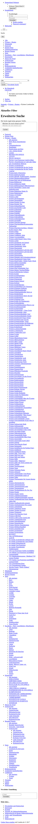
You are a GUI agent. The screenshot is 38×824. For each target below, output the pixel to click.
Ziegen (11, 673)
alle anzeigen (13, 140)
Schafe (11, 617)
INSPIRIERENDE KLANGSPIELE (21, 690)
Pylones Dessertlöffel (15, 200)
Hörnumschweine (14, 712)
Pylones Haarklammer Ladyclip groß (21, 250)
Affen (11, 629)
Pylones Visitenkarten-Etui (17, 519)
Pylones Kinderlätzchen (16, 285)
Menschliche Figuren (15, 661)
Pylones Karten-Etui (15, 277)
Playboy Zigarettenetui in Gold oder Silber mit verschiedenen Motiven (22, 163)
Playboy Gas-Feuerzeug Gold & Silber (21, 160)
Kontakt (7, 809)
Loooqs (11, 153)
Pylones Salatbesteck (15, 391)
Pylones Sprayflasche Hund (18, 444)
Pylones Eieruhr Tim (15, 204)
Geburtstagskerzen (15, 145)
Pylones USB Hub (15, 516)
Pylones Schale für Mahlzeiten (18, 395)
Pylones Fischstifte (15, 220)
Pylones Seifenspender (16, 426)
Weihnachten (9, 77)
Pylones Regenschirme (16, 382)
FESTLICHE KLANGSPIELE (19, 684)
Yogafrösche (13, 767)
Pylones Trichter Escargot (17, 510)
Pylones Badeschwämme (17, 175)
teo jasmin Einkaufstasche (17, 543)
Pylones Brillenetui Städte (17, 184)
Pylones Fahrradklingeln (17, 215)
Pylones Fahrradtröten (16, 217)
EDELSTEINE (14, 679)
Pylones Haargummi (15, 248)
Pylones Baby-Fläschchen (17, 173)
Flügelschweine (14, 640)
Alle (6, 40)
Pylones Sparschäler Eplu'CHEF (19, 440)
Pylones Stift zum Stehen (17, 457)
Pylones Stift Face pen (16, 455)
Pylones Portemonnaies (16, 374)
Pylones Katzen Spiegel (16, 281)
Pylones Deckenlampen (16, 198)
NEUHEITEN (13, 717)
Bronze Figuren (10, 51)
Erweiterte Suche (13, 84)
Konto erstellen (18, 22)
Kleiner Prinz (9, 48)
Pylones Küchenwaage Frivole (19, 319)
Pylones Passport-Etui (16, 369)
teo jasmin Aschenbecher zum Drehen (21, 541)
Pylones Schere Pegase (16, 402)
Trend (11, 778)
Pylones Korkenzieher (16, 308)
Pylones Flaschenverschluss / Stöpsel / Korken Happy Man (21, 229)
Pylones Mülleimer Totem (17, 347)
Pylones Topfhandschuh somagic (19, 503)
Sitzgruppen (13, 758)
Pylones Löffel (13, 336)
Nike (10, 609)
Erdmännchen (13, 639)
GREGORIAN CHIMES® (18, 688)
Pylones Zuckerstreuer (16, 532)
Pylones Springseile (15, 446)
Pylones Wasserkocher (16, 523)
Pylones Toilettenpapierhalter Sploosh (21, 497)
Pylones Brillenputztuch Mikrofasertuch (21, 186)
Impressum (8, 808)
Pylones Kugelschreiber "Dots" (19, 321)
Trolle (11, 620)
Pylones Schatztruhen (16, 396)
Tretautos (8, 71)
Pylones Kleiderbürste (16, 294)
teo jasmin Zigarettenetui (17, 547)
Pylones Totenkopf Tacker (17, 508)
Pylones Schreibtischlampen (18, 417)
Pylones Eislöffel (14, 213)
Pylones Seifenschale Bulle (17, 424)
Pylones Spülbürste (15, 450)
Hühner (11, 650)
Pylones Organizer (15, 365)
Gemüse (11, 595)
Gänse (11, 644)
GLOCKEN (13, 686)
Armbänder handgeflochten (13, 68)
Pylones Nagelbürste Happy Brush (20, 351)
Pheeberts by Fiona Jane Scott (18, 613)
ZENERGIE (13, 703)
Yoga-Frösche (13, 624)
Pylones (11, 776)
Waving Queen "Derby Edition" (19, 567)
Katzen (11, 655)
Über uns (8, 101)
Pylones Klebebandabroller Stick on (20, 292)
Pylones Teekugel (14, 472)
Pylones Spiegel (14, 442)
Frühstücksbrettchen (11, 49)
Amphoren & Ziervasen (16, 749)
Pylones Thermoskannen (17, 485)
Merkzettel (8, 26)
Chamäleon (12, 635)
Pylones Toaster (14, 492)
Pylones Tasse (13, 468)
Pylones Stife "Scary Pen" (17, 453)
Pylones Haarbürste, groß (17, 244)
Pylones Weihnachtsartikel (17, 527)
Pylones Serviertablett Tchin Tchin (20, 429)
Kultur (11, 604)
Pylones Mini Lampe (15, 341)
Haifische (12, 646)
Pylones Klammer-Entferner (18, 288)
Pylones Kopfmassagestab (17, 307)
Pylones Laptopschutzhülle (17, 329)
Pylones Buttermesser (16, 193)
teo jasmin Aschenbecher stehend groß (21, 540)
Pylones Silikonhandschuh (17, 433)
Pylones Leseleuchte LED (17, 332)
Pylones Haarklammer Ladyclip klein (21, 252)
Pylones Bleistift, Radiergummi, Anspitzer (22, 176)
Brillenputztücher (10, 66)
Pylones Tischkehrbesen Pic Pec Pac (20, 490)
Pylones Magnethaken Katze (18, 338)
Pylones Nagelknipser (16, 354)
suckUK (11, 538)
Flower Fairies (13, 589)
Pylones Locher (14, 334)
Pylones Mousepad (15, 345)
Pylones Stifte (13, 459)
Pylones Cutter (13, 197)
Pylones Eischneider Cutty (17, 208)
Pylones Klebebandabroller (17, 290)
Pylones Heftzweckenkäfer (17, 263)
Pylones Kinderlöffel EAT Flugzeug (20, 286)
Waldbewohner (14, 622)
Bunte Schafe (13, 633)
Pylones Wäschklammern (17, 521)
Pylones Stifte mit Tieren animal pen (20, 463)
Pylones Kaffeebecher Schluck (19, 272)
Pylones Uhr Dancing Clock (18, 514)
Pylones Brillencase (15, 182)
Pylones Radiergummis (16, 380)
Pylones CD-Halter (15, 195)
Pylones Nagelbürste (15, 349)
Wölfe (11, 672)
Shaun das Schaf (10, 59)
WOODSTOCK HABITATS (18, 701)
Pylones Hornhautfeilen (16, 264)
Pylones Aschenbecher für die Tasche (21, 167)
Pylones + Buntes (10, 42)
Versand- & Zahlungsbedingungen (16, 811)
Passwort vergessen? (19, 24)
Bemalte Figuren (10, 62)
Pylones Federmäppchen (17, 219)
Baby (10, 580)
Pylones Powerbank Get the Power (20, 376)
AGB (6, 817)
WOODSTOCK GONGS (17, 699)
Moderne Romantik (15, 607)
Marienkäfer (13, 754)
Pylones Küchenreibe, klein (18, 312)
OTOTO (12, 156)
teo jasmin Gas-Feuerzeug (17, 545)
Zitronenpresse (13, 569)
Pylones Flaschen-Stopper (17, 222)
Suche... (4, 84)
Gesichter (12, 596)
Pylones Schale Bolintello (17, 393)
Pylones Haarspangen (16, 255)
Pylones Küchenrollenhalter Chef (19, 314)
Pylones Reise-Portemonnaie (18, 387)
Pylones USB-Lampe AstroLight (19, 518)
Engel (11, 585)
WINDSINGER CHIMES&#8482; (20, 694)
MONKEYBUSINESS (16, 154)
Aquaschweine (13, 710)
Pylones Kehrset (14, 283)
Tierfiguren (12, 761)
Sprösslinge (12, 618)
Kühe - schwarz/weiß (16, 657)
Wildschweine (13, 670)
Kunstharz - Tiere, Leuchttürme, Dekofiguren (19, 55)
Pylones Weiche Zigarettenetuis (19, 525)
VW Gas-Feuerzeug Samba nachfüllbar (21, 551)
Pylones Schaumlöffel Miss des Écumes (21, 398)
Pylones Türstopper (15, 512)
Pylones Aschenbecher (16, 165)
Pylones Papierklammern (17, 367)
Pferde (11, 611)
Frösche (11, 642)
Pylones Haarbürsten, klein (17, 246)
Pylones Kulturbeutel (15, 327)
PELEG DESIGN (15, 158)
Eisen (6, 64)
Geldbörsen (8, 70)
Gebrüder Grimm (14, 591)
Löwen (11, 606)
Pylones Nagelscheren (16, 356)
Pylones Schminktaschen (17, 411)
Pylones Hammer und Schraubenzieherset (22, 257)
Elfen (10, 637)
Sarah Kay (12, 615)
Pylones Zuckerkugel (15, 530)
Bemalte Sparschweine (16, 725)
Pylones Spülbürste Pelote (17, 452)
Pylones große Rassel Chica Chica (20, 239)
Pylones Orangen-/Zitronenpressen (20, 363)
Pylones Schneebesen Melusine (19, 413)
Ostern (7, 73)
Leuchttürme (13, 659)
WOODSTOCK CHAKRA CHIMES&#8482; (18, 696)
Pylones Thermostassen (16, 488)
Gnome (11, 598)
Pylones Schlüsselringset (17, 406)
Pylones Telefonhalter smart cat (19, 475)
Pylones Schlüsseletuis (16, 404)
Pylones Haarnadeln (15, 253)
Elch (10, 584)
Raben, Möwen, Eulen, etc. (17, 664)
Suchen (7, 99)
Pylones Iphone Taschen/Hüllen (19, 270)
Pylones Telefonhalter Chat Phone (20, 474)
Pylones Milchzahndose (16, 340)
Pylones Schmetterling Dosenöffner (20, 407)
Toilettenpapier (13, 549)
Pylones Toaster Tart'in (16, 494)
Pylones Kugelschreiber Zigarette (19, 325)
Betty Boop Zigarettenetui (17, 142)
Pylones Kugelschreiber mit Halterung (21, 323)
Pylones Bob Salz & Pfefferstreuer (20, 180)
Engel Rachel (13, 587)
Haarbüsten (12, 147)
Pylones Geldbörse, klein (17, 235)
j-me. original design (15, 151)
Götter (11, 600)
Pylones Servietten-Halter (17, 431)
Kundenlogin (9, 10)
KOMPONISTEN (15, 692)
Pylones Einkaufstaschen (17, 206)
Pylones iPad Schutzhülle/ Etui (19, 268)
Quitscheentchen (14, 662)
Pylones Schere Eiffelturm (17, 400)
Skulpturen (12, 760)
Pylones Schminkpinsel (16, 409)
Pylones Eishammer (15, 209)
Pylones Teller (13, 477)
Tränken (11, 763)
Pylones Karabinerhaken (17, 275)
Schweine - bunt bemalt (16, 727)
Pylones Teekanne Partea (17, 470)
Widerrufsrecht (9, 819)
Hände (11, 602)
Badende (12, 631)
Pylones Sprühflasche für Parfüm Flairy (21, 448)
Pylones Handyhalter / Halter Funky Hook (22, 261)
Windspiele (8, 44)
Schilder (11, 756)
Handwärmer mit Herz (16, 149)
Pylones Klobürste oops (16, 299)
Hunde (11, 653)
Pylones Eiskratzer (15, 211)
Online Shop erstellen (8, 822)
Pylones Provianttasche (16, 378)
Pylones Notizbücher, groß (17, 358)
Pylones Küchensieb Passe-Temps (20, 318)
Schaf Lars (12, 666)
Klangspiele (8, 57)
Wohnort (11, 6)
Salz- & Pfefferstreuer (16, 536)
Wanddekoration (14, 765)
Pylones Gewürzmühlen (16, 237)
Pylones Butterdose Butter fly (18, 191)
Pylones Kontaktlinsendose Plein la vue (21, 305)
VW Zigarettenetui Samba (17, 565)
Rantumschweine (14, 719)
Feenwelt (8, 46)
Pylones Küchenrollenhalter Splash (20, 316)
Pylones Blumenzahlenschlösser (19, 178)
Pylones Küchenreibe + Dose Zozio (20, 310)
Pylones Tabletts (14, 464)
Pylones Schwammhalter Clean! (19, 418)
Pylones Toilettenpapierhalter (18, 496)
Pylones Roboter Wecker (17, 389)
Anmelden (6, 796)
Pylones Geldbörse (15, 233)
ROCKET (12, 534)
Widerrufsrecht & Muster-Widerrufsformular (19, 813)
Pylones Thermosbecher (16, 483)
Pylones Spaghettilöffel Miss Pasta (20, 437)
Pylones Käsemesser (15, 279)
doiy (10, 143)
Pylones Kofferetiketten (16, 303)
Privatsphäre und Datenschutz (14, 806)
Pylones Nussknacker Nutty (18, 362)
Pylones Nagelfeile (15, 352)
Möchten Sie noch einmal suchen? (13, 123)
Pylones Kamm (14, 274)
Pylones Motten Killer (16, 343)
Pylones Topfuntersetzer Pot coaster (20, 505)
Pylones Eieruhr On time (17, 202)
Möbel (7, 75)
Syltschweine (9, 60)
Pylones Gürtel (13, 241)
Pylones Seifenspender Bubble (18, 428)
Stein (6, 53)
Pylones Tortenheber (15, 507)
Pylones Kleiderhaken (16, 297)
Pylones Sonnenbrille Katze (18, 435)
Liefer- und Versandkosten (13, 815)
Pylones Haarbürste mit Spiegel (19, 242)
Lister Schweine (14, 716)
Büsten (11, 582)
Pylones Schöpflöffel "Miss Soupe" (20, 415)
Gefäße (11, 593)
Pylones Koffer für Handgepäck (19, 301)
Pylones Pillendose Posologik (18, 371)
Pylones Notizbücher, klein (17, 360)
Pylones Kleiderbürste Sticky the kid (20, 296)
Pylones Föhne (13, 231)
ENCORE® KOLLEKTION (18, 683)
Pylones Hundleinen (15, 266)
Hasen (11, 648)
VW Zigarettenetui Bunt (16, 563)
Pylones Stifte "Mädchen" (17, 461)
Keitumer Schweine (19, 738)
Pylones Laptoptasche (16, 330)
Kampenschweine (14, 714)
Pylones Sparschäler (15, 439)
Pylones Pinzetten (14, 373)
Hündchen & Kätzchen (16, 651)
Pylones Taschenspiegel (16, 466)
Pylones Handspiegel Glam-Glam (19, 259)
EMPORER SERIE (15, 681)
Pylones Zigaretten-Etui (16, 529)
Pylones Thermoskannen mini (18, 486)
